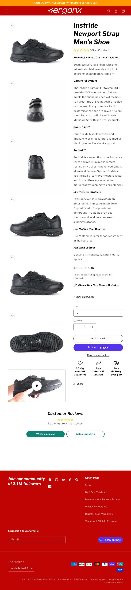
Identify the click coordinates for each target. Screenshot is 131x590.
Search (89, 485)
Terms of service (98, 579)
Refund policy (64, 579)
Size (75, 306)
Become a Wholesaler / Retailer (102, 499)
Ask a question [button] (85, 434)
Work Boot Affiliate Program (101, 521)
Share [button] (80, 383)
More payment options (98, 355)
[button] (6, 11)
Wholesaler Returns (96, 506)
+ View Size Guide (83, 296)
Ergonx (33, 579)
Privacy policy (80, 579)
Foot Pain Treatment (96, 492)
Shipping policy (116, 579)
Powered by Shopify (46, 579)
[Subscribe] (61, 539)
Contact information (113, 582)
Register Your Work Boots (99, 513)
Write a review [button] (45, 434)
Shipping (94, 275)
